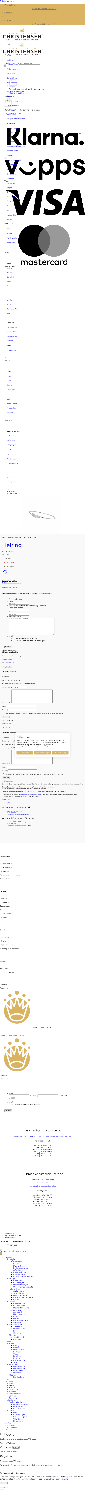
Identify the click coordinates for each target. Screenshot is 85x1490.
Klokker (7, 252)
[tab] (9, 802)
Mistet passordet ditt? (10, 1451)
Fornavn (33, 1096)
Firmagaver (4, 902)
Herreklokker (12, 332)
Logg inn (16, 1447)
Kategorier (13, 1364)
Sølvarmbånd (12, 169)
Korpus (9, 385)
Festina (9, 281)
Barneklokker (12, 336)
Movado (10, 304)
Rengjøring (11, 242)
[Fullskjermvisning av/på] (3, 1487)
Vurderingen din (8, 687)
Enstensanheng (13, 133)
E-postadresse (10, 1461)
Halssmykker (12, 183)
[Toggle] (3, 723)
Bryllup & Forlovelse (17, 1402)
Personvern (4, 968)
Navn (4, 706)
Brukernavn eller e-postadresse (18, 1439)
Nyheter (10, 341)
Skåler (9, 381)
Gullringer (10, 60)
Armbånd (10, 179)
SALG (7, 489)
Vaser (9, 376)
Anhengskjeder (12, 151)
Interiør (7, 360)
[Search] (5, 66)
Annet (11, 1410)
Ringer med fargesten (15, 91)
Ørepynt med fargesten (16, 119)
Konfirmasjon (12, 459)
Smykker (8, 44)
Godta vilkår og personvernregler (30, 641)
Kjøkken (10, 399)
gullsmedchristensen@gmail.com (30, 794)
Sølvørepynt (11, 114)
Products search (7, 1251)
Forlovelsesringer (13, 69)
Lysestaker (11, 389)
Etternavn (62, 1096)
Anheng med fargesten (16, 146)
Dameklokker (12, 327)
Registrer (4, 1483)
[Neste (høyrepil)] (3, 1489)
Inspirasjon (9, 420)
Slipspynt (10, 201)
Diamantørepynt (13, 101)
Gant (8, 286)
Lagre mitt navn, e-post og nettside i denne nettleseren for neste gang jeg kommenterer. (34, 713)
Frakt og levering (6, 863)
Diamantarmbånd (14, 160)
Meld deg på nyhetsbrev (9, 949)
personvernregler (61, 1479)
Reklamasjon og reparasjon (10, 875)
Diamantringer (12, 65)
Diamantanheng (13, 128)
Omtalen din (6, 703)
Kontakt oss (4, 871)
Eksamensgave (12, 463)
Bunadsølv (11, 234)
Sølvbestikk (11, 408)
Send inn (8, 647)
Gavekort (8, 13)
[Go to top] (1, 1249)
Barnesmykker (15, 1325)
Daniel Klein (11, 277)
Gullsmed (3, 898)
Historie (3, 941)
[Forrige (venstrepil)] (1, 1489)
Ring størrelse (5, 914)
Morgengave (11, 445)
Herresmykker (15, 1310)
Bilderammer (12, 404)
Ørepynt (10, 192)
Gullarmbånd (12, 165)
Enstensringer (19, 1272)
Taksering (4, 910)
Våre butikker (10, 5)
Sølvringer (11, 87)
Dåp (8, 454)
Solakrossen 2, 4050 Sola (15, 811)
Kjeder (16, 1299)
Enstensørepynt (13, 105)
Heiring (12, 545)
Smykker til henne (13, 537)
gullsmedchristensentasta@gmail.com (19, 825)
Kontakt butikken (23, 593)
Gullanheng (11, 137)
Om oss (7, 20)
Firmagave (11, 482)
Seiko (9, 313)
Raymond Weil (12, 309)
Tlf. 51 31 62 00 (11, 823)
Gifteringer (11, 73)
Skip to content (7, 1)
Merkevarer (9, 1233)
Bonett (9, 273)
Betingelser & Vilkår (7, 972)
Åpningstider (5, 879)
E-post (5, 710)
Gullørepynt (11, 110)
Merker (7, 358)
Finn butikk (4, 937)
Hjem (4, 537)
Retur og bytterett (7, 867)
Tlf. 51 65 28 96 (11, 813)
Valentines (11, 477)
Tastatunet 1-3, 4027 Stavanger (17, 822)
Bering (9, 268)
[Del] (5, 1487)
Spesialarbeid (5, 906)
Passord (7, 1443)
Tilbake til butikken (17, 93)
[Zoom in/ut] (1, 1487)
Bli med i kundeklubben (27, 638)
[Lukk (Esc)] (7, 1487)
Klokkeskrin (11, 350)
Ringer (9, 188)
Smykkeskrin (12, 238)
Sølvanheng (11, 142)
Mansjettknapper (13, 197)
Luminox (10, 300)
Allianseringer (19, 1274)
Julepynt (10, 412)
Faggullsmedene (6, 945)
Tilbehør (12, 1335)
